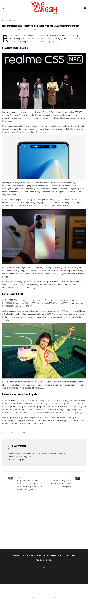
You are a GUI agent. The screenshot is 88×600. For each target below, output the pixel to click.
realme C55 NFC (58, 35)
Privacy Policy (57, 555)
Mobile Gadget (22, 30)
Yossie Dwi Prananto (8, 30)
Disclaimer (70, 555)
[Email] (30, 433)
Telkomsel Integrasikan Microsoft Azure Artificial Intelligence (60, 482)
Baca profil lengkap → (16, 459)
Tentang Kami (18, 555)
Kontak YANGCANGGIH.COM (38, 555)
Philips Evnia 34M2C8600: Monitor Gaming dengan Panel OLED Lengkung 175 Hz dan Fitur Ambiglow (29, 484)
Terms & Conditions (44, 560)
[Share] (12, 433)
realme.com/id (77, 382)
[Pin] (24, 433)
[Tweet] (18, 433)
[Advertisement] (44, 526)
